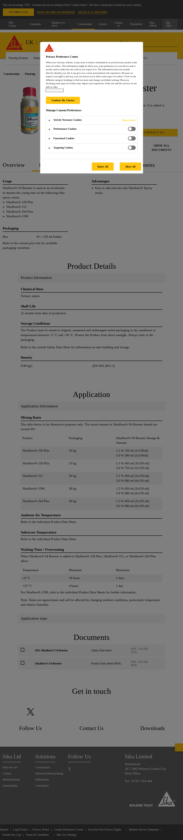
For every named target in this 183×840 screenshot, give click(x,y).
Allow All (130, 166)
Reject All (102, 166)
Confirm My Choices (63, 100)
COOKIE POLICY (54, 90)
